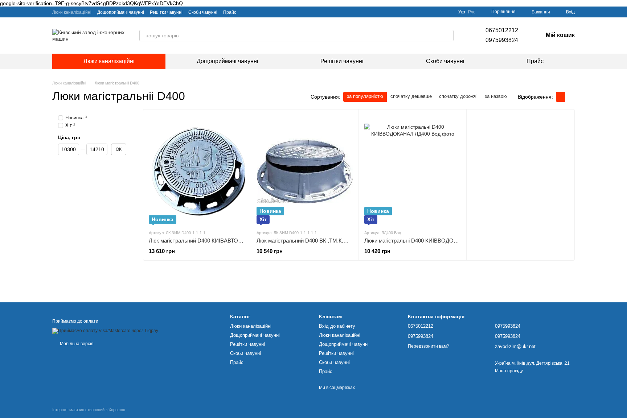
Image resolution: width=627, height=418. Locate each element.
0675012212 (501, 30)
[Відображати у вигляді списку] (570, 97)
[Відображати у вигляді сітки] (560, 97)
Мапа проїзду (509, 370)
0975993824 (501, 40)
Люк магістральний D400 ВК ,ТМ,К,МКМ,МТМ (313, 240)
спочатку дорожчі (458, 96)
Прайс (229, 12)
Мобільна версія (76, 343)
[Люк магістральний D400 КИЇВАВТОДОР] (197, 169)
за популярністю (365, 96)
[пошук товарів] (448, 35)
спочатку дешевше (411, 96)
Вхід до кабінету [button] (337, 326)
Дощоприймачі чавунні (120, 12)
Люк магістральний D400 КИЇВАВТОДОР (199, 240)
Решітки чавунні (166, 12)
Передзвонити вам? (428, 346)
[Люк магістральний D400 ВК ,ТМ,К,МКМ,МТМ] (305, 169)
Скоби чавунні (202, 12)
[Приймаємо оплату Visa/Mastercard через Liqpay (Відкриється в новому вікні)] (105, 330)
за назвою (496, 96)
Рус (471, 12)
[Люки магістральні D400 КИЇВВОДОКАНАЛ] (412, 169)
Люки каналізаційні (71, 12)
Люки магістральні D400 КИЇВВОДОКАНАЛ (418, 240)
